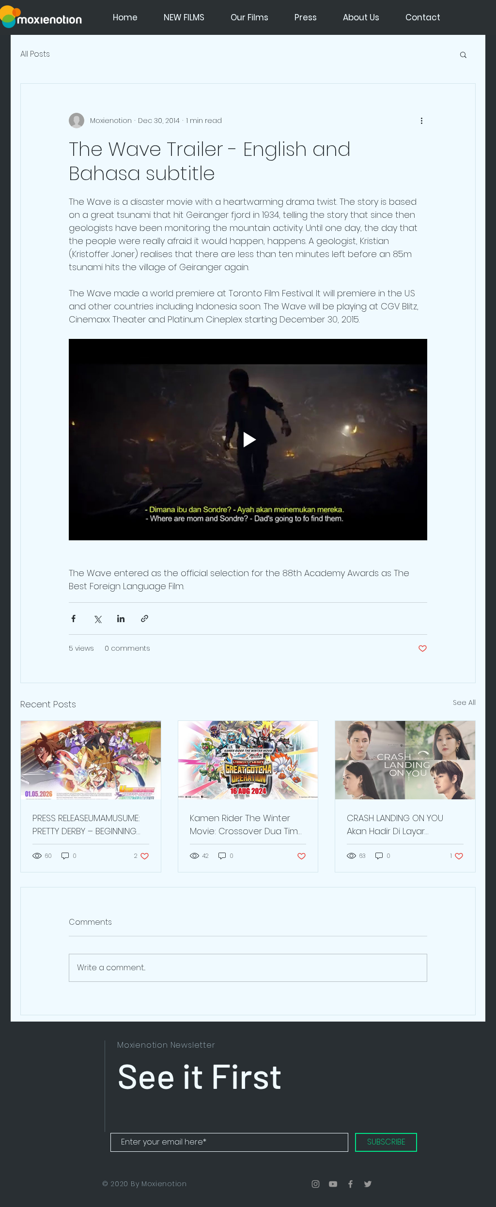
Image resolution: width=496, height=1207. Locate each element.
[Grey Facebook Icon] (350, 1184)
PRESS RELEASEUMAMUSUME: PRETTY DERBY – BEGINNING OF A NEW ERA (86, 825)
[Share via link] (144, 618)
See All (464, 702)
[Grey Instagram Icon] (315, 1184)
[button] (463, 54)
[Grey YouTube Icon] (333, 1184)
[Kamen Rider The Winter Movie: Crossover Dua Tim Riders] (248, 760)
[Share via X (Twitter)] (97, 618)
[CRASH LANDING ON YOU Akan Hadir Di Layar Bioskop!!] (405, 760)
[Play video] (248, 439)
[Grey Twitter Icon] (368, 1184)
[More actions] (421, 120)
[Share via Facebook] (73, 618)
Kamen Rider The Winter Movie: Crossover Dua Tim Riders (244, 825)
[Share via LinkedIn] (120, 618)
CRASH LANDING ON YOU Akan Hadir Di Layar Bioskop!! (395, 825)
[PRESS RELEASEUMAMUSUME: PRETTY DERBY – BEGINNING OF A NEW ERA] (91, 760)
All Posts (35, 54)
